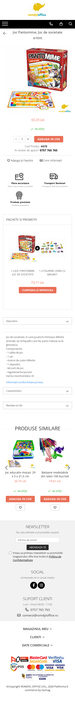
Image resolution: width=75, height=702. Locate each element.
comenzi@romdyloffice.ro (40, 615)
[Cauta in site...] (70, 24)
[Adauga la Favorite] (20, 507)
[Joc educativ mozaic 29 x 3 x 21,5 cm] (20, 453)
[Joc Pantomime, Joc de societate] (37, 79)
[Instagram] (41, 585)
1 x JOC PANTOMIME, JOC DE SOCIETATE (23, 272)
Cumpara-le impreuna (37, 290)
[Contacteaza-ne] (51, 24)
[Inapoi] (3, 33)
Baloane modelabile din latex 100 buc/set (55, 474)
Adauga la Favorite (21, 160)
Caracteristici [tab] (13, 391)
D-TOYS (37, 38)
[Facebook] (33, 585)
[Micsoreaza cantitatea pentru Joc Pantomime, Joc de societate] (16, 139)
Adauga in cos (48, 139)
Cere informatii (52, 160)
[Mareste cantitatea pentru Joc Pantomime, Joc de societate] (28, 139)
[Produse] (5, 25)
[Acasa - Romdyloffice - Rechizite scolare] (38, 10)
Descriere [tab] (11, 321)
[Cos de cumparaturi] (61, 24)
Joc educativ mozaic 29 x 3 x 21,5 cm (20, 474)
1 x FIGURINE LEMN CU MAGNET (52, 272)
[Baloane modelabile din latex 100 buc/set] (55, 453)
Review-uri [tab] (14, 405)
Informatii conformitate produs (24, 382)
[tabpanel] (37, 79)
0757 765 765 (40, 610)
